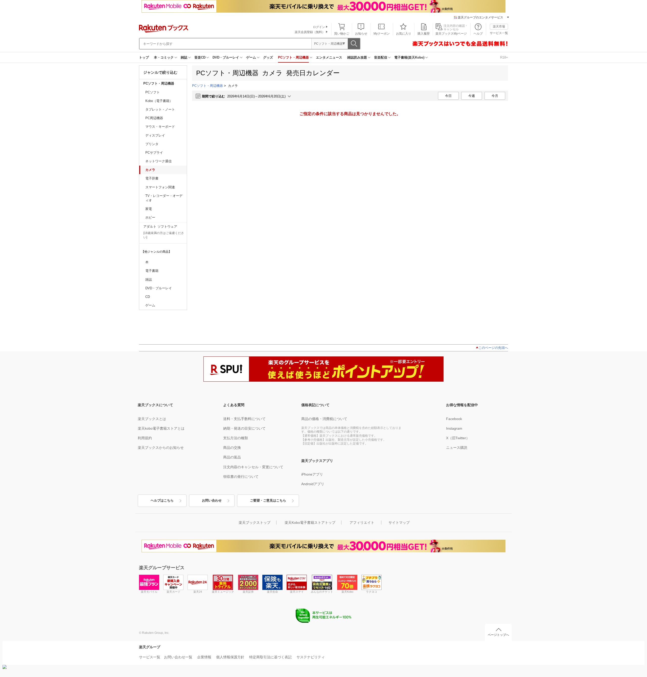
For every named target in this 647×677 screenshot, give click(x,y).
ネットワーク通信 (158, 161)
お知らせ (361, 33)
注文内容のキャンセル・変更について (253, 467)
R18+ (504, 57)
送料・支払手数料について (244, 419)
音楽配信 (380, 57)
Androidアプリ (312, 484)
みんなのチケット (322, 591)
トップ (144, 57)
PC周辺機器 (154, 118)
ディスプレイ (155, 135)
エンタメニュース (329, 57)
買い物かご (341, 33)
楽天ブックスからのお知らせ (161, 448)
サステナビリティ (310, 657)
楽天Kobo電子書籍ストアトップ (310, 522)
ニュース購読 (456, 448)
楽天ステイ (297, 591)
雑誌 (184, 57)
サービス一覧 (499, 33)
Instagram (454, 428)
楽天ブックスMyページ (451, 33)
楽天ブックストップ (254, 522)
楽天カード (173, 591)
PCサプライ (154, 152)
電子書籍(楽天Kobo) (409, 57)
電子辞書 (151, 178)
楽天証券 (248, 591)
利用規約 (145, 438)
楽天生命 (272, 591)
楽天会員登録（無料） (310, 32)
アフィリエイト (362, 522)
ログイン (319, 27)
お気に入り (403, 33)
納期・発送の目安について (244, 428)
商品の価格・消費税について (324, 419)
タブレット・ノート (160, 109)
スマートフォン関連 (160, 187)
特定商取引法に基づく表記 (270, 657)
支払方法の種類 (235, 438)
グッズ (268, 57)
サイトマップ (399, 522)
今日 (448, 96)
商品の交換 (232, 448)
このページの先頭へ (493, 348)
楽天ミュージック (223, 591)
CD (147, 297)
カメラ (150, 170)
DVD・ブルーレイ (226, 57)
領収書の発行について (241, 477)
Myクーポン (382, 33)
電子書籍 (151, 271)
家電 (148, 209)
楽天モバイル (149, 591)
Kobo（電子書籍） (159, 101)
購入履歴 (424, 33)
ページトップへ (498, 635)
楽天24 (197, 591)
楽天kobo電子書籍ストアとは (161, 428)
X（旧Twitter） (458, 438)
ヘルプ (478, 33)
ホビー (150, 217)
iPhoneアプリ (312, 474)
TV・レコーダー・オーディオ (163, 198)
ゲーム (251, 57)
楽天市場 (499, 26)
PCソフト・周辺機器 (293, 57)
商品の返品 (232, 457)
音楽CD (199, 57)
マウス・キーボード (160, 126)
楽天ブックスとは (152, 419)
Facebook (454, 419)
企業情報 (204, 657)
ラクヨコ (371, 591)
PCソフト (152, 92)
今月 (495, 96)
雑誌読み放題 (357, 57)
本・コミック (164, 57)
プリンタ (151, 144)
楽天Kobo (347, 591)
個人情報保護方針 (230, 657)
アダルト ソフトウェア (160, 226)
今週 (471, 96)
